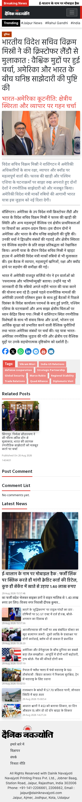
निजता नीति (17, 763)
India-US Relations (52, 364)
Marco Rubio (38, 375)
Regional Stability (62, 375)
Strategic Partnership (51, 370)
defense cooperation (18, 370)
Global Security (14, 375)
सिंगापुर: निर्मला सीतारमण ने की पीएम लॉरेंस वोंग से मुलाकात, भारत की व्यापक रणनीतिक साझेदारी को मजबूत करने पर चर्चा (20, 442)
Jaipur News (32, 23)
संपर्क (13, 757)
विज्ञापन (15, 751)
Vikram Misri (27, 364)
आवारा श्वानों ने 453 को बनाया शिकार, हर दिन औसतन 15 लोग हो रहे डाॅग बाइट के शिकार (50, 708)
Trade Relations (15, 381)
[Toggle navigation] (72, 12)
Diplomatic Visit (63, 381)
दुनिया (7, 34)
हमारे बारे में (17, 744)
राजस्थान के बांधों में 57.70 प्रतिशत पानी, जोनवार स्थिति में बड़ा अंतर (51, 692)
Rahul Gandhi (57, 23)
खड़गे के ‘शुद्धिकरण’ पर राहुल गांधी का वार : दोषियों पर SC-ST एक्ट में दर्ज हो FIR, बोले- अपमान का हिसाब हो (48, 614)
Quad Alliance (39, 381)
